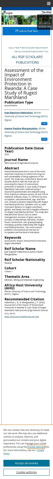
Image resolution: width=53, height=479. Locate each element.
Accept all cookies (26, 463)
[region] (26, 452)
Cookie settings (36, 446)
